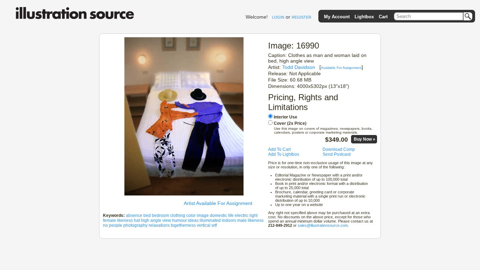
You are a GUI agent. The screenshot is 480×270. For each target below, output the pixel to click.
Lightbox (364, 16)
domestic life (222, 215)
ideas (193, 220)
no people (112, 225)
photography (135, 225)
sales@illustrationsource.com (323, 225)
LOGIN (278, 17)
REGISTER (301, 17)
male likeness (250, 220)
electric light (246, 215)
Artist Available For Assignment (218, 203)
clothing (177, 215)
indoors (229, 220)
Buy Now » (364, 139)
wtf (214, 225)
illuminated (210, 220)
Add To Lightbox (283, 154)
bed (147, 215)
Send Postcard (337, 154)
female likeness (118, 220)
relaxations (159, 225)
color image (197, 215)
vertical (203, 225)
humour (179, 220)
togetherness (183, 225)
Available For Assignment (341, 68)
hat (137, 220)
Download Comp (339, 149)
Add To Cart (279, 149)
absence (134, 215)
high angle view (156, 220)
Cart (383, 16)
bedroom (160, 215)
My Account (337, 16)
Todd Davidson (298, 67)
